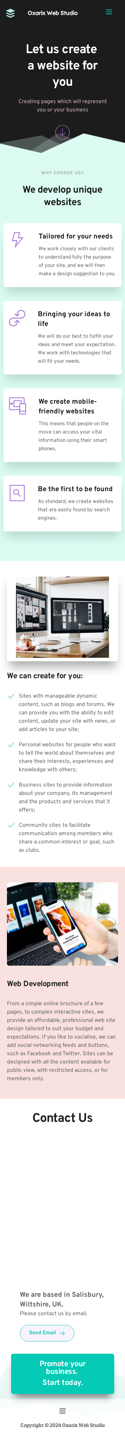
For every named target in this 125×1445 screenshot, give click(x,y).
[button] (109, 12)
